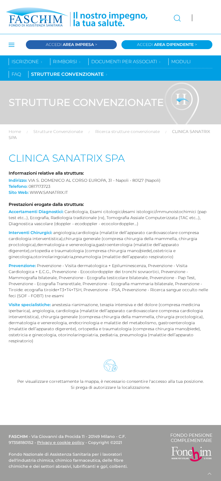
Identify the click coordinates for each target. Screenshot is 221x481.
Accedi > (71, 44)
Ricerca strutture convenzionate (127, 131)
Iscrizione (26, 61)
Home (15, 131)
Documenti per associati (124, 61)
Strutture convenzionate (68, 74)
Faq (16, 74)
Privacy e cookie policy (60, 442)
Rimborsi (65, 61)
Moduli (181, 61)
